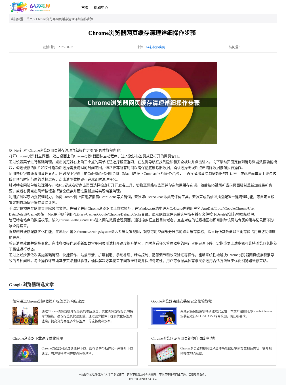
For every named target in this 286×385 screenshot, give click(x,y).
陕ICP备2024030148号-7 (143, 379)
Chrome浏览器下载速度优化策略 (38, 338)
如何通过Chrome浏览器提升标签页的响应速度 (49, 301)
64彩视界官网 (155, 47)
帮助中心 (101, 7)
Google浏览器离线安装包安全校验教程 (181, 301)
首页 (84, 7)
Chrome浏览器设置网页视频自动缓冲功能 (183, 338)
